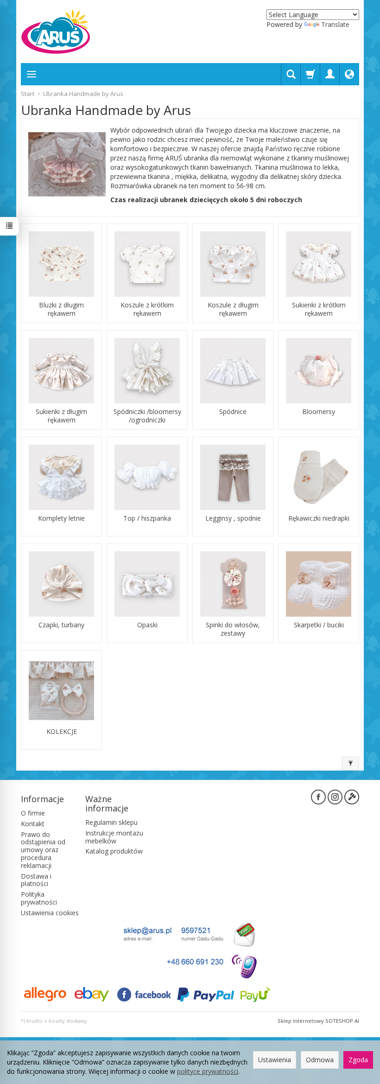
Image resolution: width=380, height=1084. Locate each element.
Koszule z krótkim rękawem (147, 309)
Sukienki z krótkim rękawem (319, 309)
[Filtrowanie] (350, 764)
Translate (335, 24)
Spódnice (233, 412)
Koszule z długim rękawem (233, 309)
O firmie (33, 813)
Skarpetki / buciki (319, 625)
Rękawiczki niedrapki (318, 518)
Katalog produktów (114, 851)
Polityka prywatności (39, 898)
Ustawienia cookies (50, 912)
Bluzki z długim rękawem (61, 309)
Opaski (147, 625)
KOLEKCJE (61, 731)
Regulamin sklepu (111, 822)
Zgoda (358, 1059)
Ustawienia (274, 1059)
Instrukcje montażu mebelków (114, 837)
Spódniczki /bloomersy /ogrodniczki (147, 416)
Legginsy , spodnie (233, 518)
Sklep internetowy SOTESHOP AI (318, 1020)
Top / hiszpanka (147, 518)
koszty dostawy (68, 1020)
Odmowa (320, 1059)
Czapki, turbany (61, 625)
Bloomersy (318, 412)
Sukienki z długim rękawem (61, 416)
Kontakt (32, 823)
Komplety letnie (61, 518)
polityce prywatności (207, 1071)
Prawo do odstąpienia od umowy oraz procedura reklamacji (43, 850)
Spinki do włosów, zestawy (233, 629)
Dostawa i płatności (36, 880)
